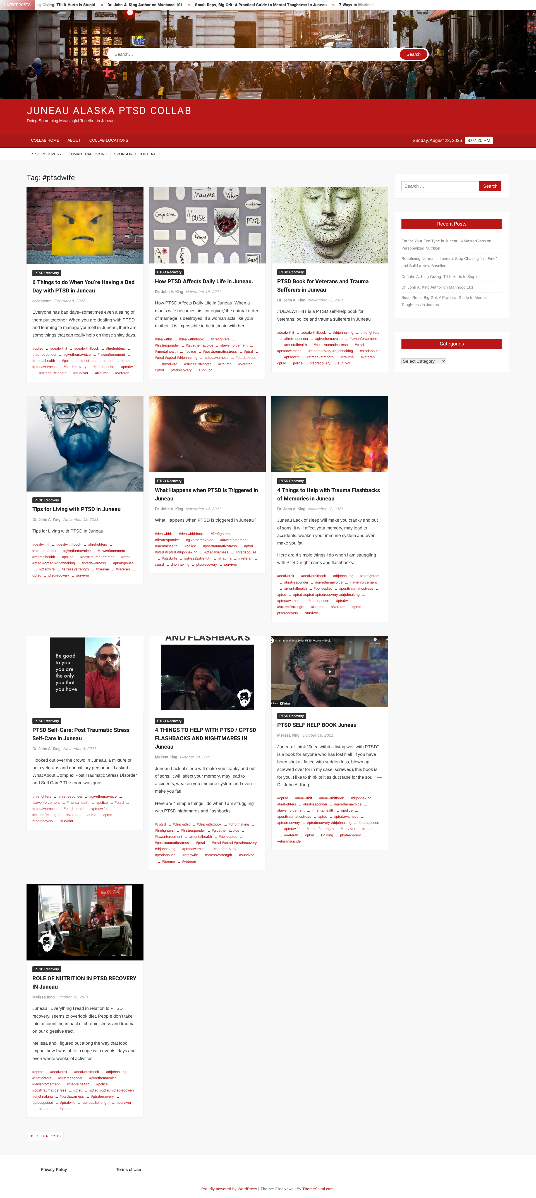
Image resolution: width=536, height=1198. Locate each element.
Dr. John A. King (169, 291)
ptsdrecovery (181, 370)
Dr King (327, 835)
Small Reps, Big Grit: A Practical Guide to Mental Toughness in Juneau (198, 5)
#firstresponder (296, 339)
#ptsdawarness (216, 357)
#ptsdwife (129, 367)
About (74, 140)
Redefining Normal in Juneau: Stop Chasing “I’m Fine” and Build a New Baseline (449, 262)
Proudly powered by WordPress (229, 1189)
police (298, 363)
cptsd (356, 607)
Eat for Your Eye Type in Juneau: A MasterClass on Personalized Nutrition (446, 244)
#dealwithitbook (86, 348)
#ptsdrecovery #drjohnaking (330, 351)
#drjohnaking (343, 332)
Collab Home (45, 140)
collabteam (42, 301)
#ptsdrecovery (75, 367)
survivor (205, 370)
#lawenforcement (111, 354)
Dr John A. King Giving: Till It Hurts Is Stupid (439, 276)
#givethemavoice (77, 354)
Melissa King (166, 757)
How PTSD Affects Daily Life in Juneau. (204, 281)
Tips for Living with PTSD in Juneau (76, 509)
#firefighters (115, 348)
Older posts (49, 1136)
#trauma (101, 373)
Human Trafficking (88, 154)
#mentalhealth (295, 345)
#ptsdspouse (104, 367)
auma (91, 815)
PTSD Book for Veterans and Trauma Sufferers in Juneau (323, 285)
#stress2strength (52, 373)
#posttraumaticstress (97, 361)
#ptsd (125, 361)
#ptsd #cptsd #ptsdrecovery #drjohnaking (326, 594)
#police (67, 361)
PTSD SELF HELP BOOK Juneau (316, 725)
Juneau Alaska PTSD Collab (109, 110)
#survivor (80, 373)
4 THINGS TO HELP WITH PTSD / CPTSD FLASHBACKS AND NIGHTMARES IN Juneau (205, 738)
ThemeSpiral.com (318, 1189)
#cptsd (37, 348)
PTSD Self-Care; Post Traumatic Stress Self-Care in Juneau (81, 734)
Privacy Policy (54, 1169)
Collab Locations (108, 140)
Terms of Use (128, 1169)
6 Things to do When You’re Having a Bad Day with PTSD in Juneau (83, 286)
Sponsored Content (135, 154)
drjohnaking (180, 564)
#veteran (122, 373)
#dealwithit (58, 348)
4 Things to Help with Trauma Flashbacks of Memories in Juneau (328, 494)
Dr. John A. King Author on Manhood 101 (82, 5)
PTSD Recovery (46, 154)
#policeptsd (323, 588)
